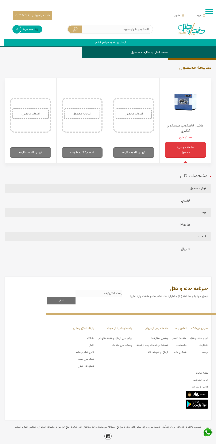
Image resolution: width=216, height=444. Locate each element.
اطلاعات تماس (179, 338)
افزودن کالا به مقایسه (134, 152)
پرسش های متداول (122, 345)
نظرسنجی (181, 345)
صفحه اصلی (161, 52)
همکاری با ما (180, 352)
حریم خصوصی (200, 380)
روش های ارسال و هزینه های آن (115, 338)
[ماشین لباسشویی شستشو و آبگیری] (185, 102)
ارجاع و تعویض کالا (158, 352)
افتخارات (203, 345)
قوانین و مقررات (200, 387)
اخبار (91, 345)
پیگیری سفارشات (159, 338)
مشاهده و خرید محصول (185, 150)
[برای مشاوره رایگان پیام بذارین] (207, 432)
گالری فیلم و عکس (84, 352)
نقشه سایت (202, 373)
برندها (205, 352)
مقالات (90, 338)
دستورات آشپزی (86, 366)
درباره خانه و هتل (199, 338)
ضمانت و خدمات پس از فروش (152, 345)
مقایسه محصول (140, 52)
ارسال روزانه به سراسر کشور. (110, 42)
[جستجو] (75, 29)
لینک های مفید (86, 359)
